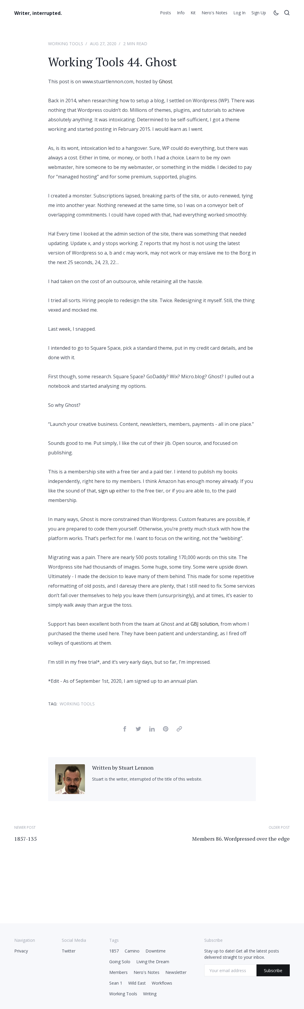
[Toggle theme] (276, 14)
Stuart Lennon (136, 767)
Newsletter (175, 972)
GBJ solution (204, 624)
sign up (106, 490)
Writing (149, 994)
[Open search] (287, 14)
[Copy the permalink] (179, 729)
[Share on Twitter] (138, 729)
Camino (132, 951)
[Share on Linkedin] (152, 729)
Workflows (162, 983)
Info (181, 12)
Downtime (155, 951)
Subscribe (273, 970)
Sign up (258, 12)
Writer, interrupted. (38, 13)
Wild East (137, 983)
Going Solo (119, 961)
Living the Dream (152, 961)
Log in (239, 12)
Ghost (165, 81)
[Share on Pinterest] (165, 729)
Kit (193, 12)
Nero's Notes (214, 12)
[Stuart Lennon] (70, 792)
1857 (114, 951)
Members (118, 972)
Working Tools (65, 43)
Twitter (68, 951)
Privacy (21, 951)
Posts (165, 12)
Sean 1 (115, 983)
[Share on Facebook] (124, 729)
